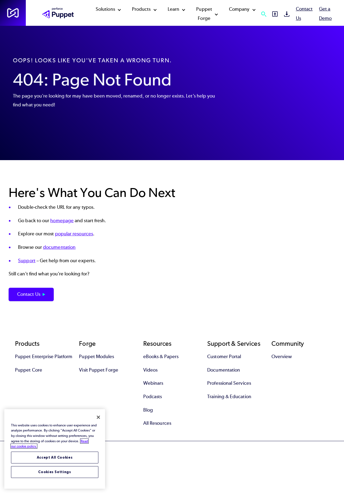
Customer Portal (224, 356)
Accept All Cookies (55, 457)
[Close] (98, 417)
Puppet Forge (204, 13)
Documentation (223, 370)
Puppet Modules (96, 356)
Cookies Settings (54, 472)
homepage (62, 221)
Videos (150, 370)
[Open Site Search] (263, 14)
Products (141, 9)
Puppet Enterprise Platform (43, 356)
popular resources (74, 234)
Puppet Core (28, 370)
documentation (59, 247)
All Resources (157, 423)
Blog (148, 410)
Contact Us (28, 294)
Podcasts (152, 397)
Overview (281, 356)
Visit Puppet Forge (98, 370)
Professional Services (229, 383)
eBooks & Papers (160, 356)
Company (239, 9)
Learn (173, 9)
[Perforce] (13, 13)
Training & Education (229, 397)
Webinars (153, 383)
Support (26, 261)
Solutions (105, 9)
